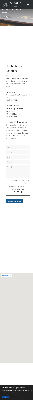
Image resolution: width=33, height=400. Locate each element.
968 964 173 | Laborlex (13, 114)
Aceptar (5, 397)
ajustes (15, 392)
